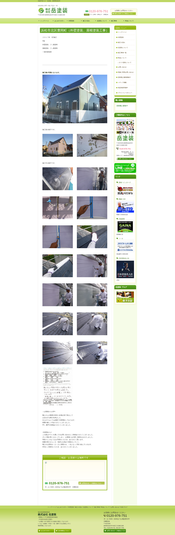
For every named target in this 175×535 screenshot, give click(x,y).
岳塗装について (102, 21)
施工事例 (114, 21)
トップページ (44, 21)
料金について (129, 21)
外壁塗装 (71, 21)
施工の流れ (86, 21)
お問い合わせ (115, 507)
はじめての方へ (59, 21)
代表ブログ (123, 507)
